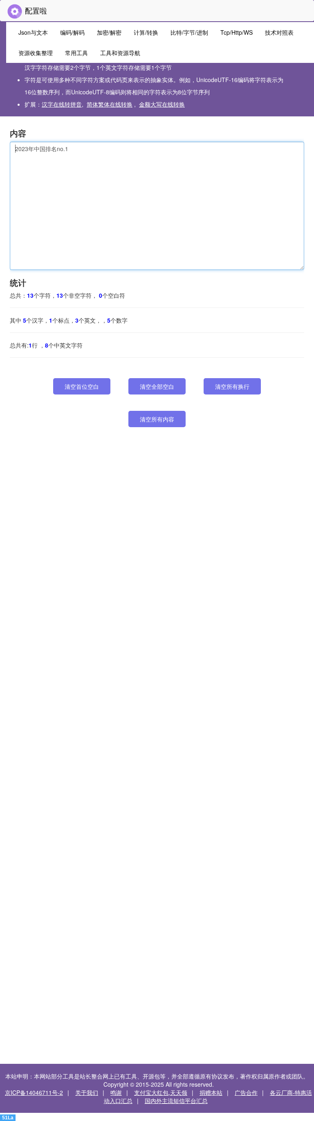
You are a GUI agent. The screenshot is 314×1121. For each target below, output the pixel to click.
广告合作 (246, 1092)
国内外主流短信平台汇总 (176, 1100)
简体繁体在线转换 (109, 104)
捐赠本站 (211, 1092)
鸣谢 (116, 1092)
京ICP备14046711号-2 (34, 1092)
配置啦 (35, 10)
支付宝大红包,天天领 (160, 1092)
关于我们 (86, 1092)
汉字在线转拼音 (62, 104)
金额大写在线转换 (162, 104)
